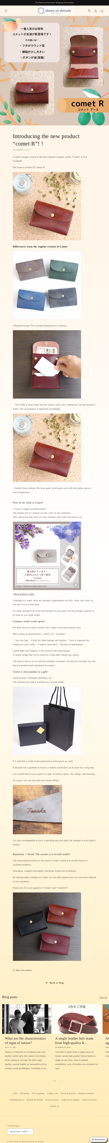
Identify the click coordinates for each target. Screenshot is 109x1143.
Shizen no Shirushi (21, 1141)
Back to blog (57, 982)
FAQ (15, 1093)
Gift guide (24, 1093)
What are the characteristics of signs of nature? (25, 1041)
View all (103, 997)
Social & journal (68, 1093)
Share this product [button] (24, 970)
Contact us (54, 1106)
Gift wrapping (38, 1093)
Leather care (52, 1093)
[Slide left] (48, 1081)
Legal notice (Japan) (70, 1100)
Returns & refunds (35, 1100)
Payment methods (86, 1093)
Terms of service (89, 1100)
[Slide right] (61, 1081)
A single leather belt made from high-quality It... (74, 1041)
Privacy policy (52, 1100)
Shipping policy (17, 1100)
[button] (6, 11)
